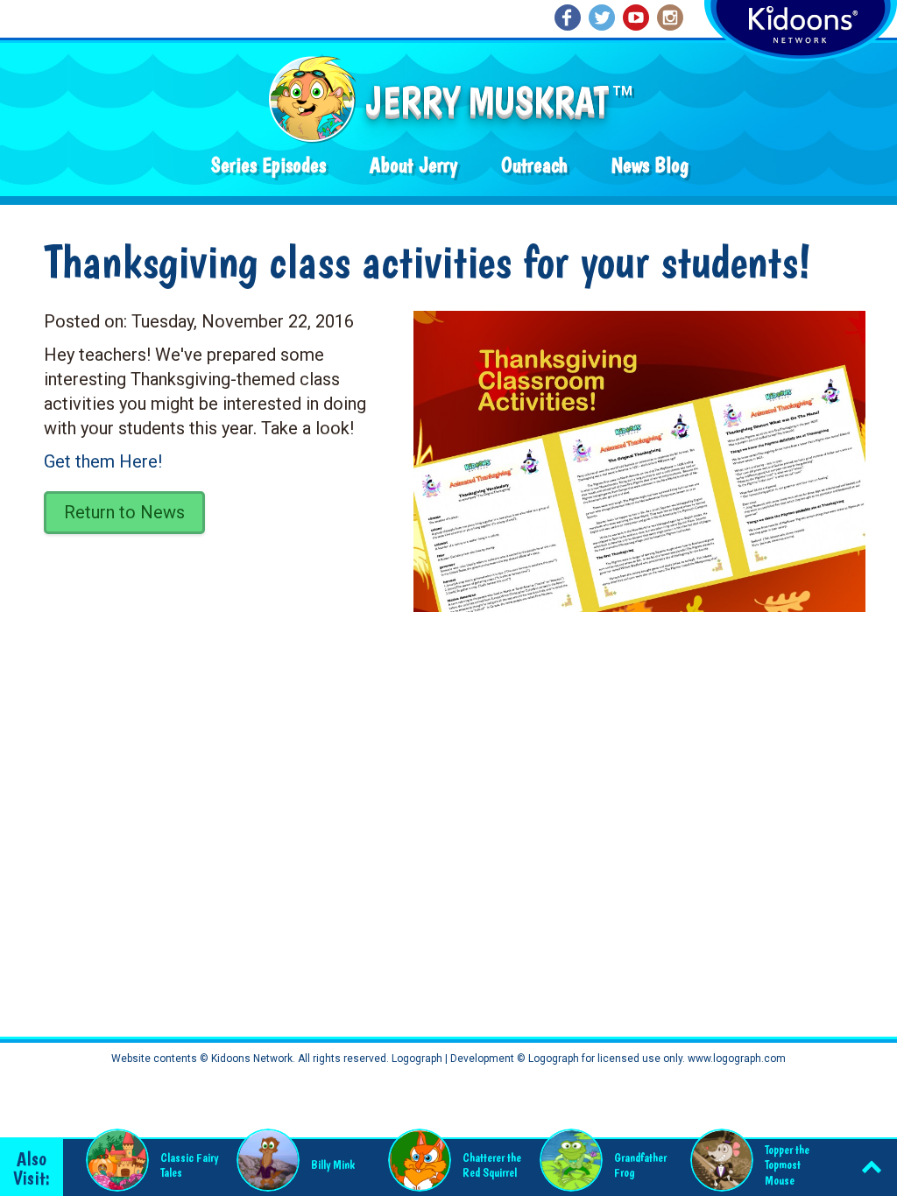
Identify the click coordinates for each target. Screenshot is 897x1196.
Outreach (534, 165)
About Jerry (413, 165)
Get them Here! (103, 461)
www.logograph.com (735, 1058)
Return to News (124, 512)
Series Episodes (268, 165)
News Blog (650, 165)
